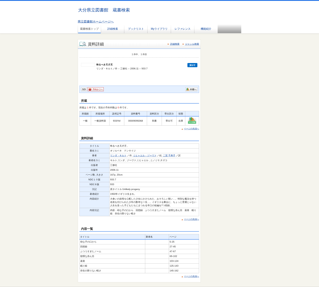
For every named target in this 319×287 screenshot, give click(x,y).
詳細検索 (112, 28)
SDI (84, 89)
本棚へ (193, 89)
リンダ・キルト (118, 155)
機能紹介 (206, 28)
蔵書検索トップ (89, 28)
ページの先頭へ (191, 128)
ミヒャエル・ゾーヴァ (144, 155)
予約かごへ (98, 89)
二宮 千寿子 (169, 155)
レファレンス (183, 28)
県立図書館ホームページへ (96, 21)
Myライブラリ (159, 28)
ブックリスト (136, 28)
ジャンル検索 (192, 44)
